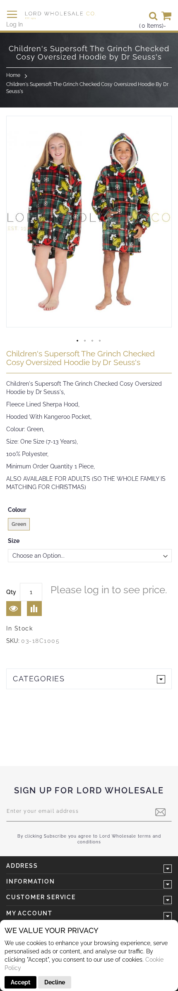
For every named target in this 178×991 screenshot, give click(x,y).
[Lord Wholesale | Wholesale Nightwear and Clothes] (60, 15)
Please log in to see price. (109, 590)
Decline (54, 982)
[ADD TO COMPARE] (34, 608)
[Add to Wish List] (13, 608)
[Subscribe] (160, 812)
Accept (20, 982)
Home (13, 75)
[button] (78, 341)
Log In (14, 24)
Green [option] (19, 524)
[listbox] (90, 525)
